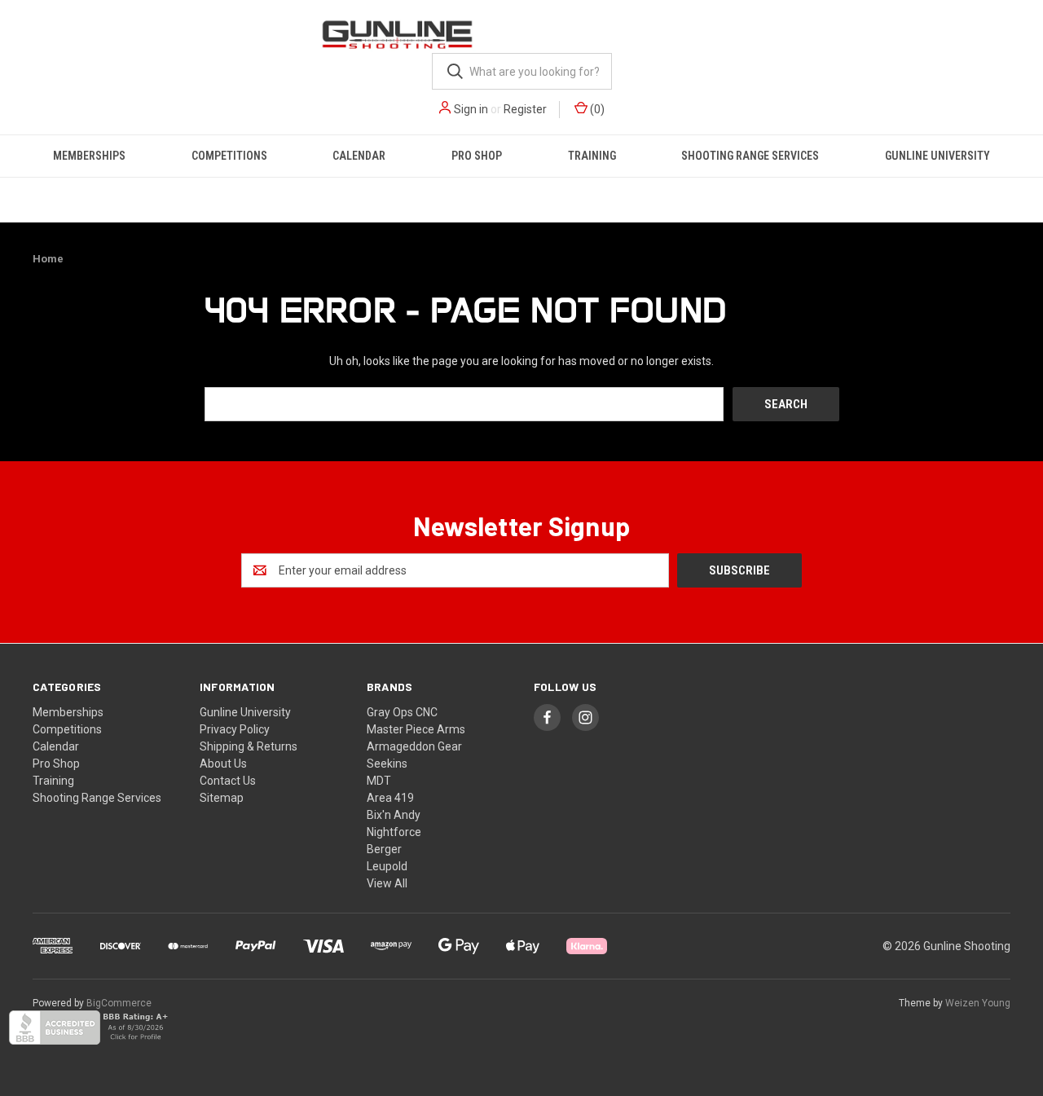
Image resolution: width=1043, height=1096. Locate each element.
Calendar (358, 155)
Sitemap (222, 797)
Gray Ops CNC (402, 712)
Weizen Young (977, 1003)
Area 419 (390, 797)
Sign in (471, 109)
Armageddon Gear (414, 746)
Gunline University (937, 155)
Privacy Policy (235, 729)
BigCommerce (119, 1003)
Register (525, 109)
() (596, 109)
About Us (223, 763)
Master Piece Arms (416, 729)
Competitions (229, 155)
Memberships (89, 155)
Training (592, 155)
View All (387, 883)
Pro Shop (476, 155)
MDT (379, 780)
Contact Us (228, 780)
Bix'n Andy (393, 814)
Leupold (387, 866)
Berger (384, 849)
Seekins (387, 763)
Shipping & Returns (248, 746)
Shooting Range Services (750, 155)
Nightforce (394, 832)
